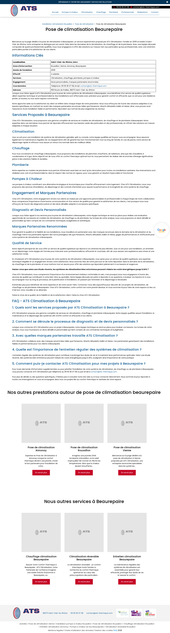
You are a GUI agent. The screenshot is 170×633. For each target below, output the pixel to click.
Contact (154, 12)
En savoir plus (41, 472)
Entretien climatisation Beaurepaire (127, 558)
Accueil (55, 12)
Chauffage (101, 12)
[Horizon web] (115, 630)
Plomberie (113, 12)
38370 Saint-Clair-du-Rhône (55, 613)
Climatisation (87, 12)
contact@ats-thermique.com (146, 7)
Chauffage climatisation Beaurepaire (41, 558)
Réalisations (142, 12)
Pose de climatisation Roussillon (84, 449)
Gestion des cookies (104, 630)
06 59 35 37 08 (77, 613)
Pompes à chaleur (70, 12)
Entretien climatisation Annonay (54, 627)
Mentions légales (55, 630)
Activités (23, 624)
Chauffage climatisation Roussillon (138, 624)
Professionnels (127, 12)
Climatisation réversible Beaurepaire (84, 558)
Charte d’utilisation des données (78, 630)
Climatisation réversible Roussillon (120, 627)
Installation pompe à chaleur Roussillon (73, 624)
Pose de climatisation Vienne (127, 449)
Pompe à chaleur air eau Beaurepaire (87, 627)
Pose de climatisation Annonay (41, 449)
